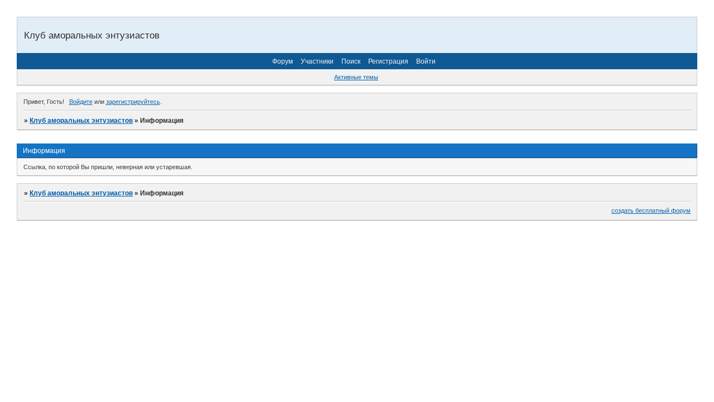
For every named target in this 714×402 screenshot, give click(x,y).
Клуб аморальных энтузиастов (81, 121)
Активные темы (356, 77)
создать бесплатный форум (651, 210)
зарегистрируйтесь (133, 101)
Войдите (81, 101)
